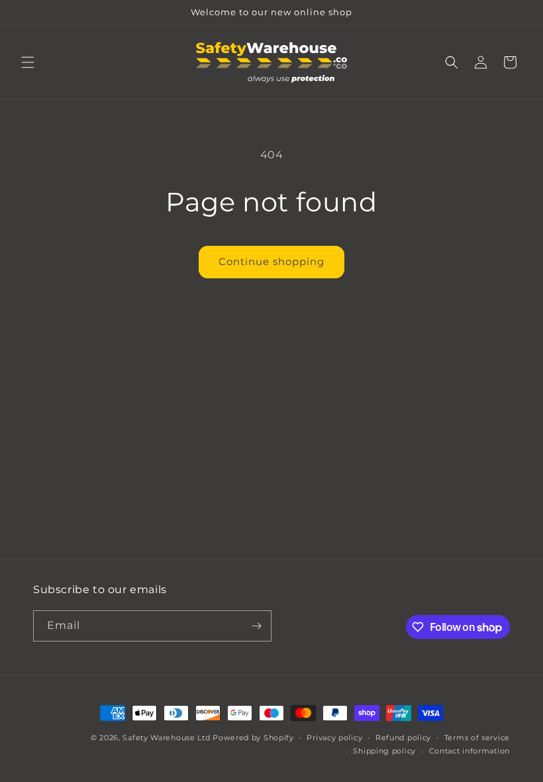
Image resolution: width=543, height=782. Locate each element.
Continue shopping (271, 261)
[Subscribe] (256, 626)
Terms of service (477, 737)
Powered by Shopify (253, 737)
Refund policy (403, 737)
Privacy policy (334, 737)
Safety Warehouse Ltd (166, 737)
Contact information (469, 750)
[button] (27, 62)
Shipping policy (384, 750)
